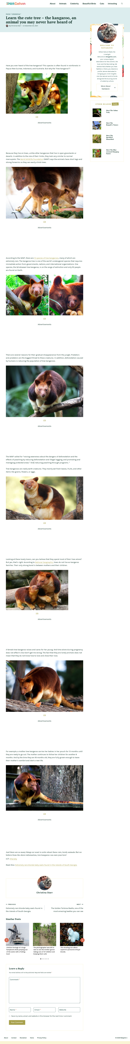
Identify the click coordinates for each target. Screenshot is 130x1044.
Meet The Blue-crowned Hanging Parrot (112, 152)
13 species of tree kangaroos (46, 258)
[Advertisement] (44, 50)
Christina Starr (16, 26)
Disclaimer (23, 1038)
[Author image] (7, 26)
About (52, 3)
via (37, 117)
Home (32, 1038)
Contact (13, 1038)
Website (62, 1010)
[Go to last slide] (6, 940)
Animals (62, 3)
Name (13, 1010)
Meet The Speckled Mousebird (110, 137)
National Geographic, (44, 562)
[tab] (40, 958)
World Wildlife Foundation (31, 159)
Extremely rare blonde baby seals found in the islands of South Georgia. (46, 865)
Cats (102, 3)
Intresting (112, 3)
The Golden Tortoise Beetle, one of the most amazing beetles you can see (67, 907)
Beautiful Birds (89, 3)
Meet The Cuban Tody (112, 111)
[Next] (82, 940)
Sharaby (13, 859)
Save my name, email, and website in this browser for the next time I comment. (41, 1016)
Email (38, 1010)
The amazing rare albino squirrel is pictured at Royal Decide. (70, 950)
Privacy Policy (41, 1038)
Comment (15, 979)
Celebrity (74, 3)
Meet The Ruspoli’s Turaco (112, 124)
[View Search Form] (122, 4)
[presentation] (17, 934)
